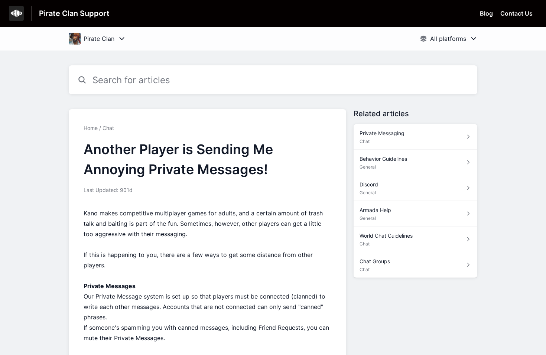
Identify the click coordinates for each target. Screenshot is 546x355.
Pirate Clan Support (74, 13)
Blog (486, 13)
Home (91, 128)
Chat (108, 128)
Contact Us (516, 13)
